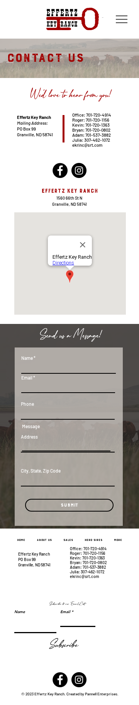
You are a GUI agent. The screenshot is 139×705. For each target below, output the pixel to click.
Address (29, 436)
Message (31, 426)
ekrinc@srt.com (87, 144)
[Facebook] (60, 170)
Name (27, 358)
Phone (27, 404)
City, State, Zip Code (41, 470)
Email (26, 377)
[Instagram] (78, 170)
